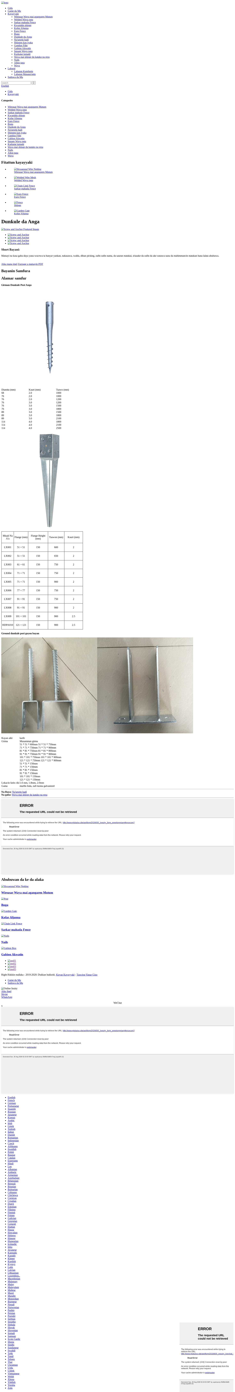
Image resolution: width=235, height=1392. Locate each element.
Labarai (11, 68)
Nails (16, 59)
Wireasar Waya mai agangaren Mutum (33, 16)
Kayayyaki (13, 13)
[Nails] (5, 935)
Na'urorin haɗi (21, 39)
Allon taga (19, 62)
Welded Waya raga (23, 19)
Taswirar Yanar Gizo (87, 974)
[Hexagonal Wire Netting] (14, 886)
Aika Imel (6, 991)
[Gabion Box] (8, 948)
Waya (17, 65)
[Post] (4, 898)
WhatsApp (6, 997)
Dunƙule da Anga (23, 36)
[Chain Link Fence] (11, 923)
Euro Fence (20, 31)
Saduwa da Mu (15, 77)
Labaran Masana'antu (25, 74)
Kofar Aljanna (21, 28)
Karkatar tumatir (22, 54)
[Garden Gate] (9, 911)
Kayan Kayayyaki (65, 974)
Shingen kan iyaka (23, 42)
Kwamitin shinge (22, 25)
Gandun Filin (20, 45)
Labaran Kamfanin (23, 71)
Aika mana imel (9, 264)
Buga (17, 34)
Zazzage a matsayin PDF (30, 264)
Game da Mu (14, 11)
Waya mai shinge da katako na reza (32, 57)
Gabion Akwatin (22, 48)
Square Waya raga (23, 51)
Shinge (17, 205)
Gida (10, 8)
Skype (4, 994)
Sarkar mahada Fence (25, 22)
